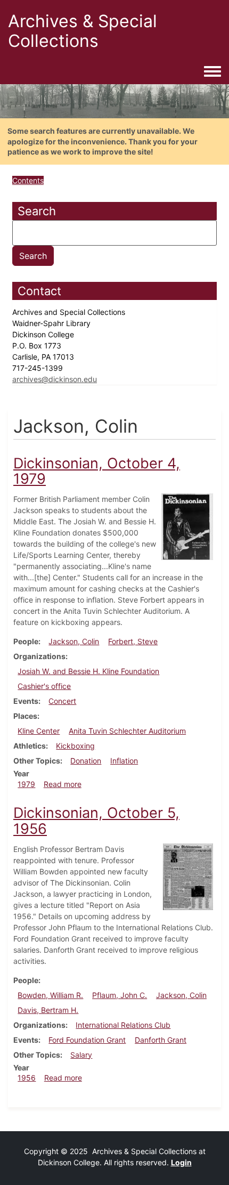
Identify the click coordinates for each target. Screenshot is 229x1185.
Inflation (124, 760)
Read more (62, 784)
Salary (81, 1054)
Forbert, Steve (133, 641)
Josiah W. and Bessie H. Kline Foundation (88, 671)
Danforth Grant (160, 1039)
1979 (26, 784)
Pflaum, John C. (119, 995)
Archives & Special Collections (82, 31)
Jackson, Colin (73, 641)
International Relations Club (123, 1024)
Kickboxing (75, 745)
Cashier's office (44, 686)
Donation (85, 760)
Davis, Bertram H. (48, 1009)
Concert (62, 700)
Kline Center (39, 730)
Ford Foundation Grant (87, 1039)
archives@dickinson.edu (54, 379)
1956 (27, 1077)
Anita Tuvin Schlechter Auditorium (127, 730)
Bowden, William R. (50, 995)
